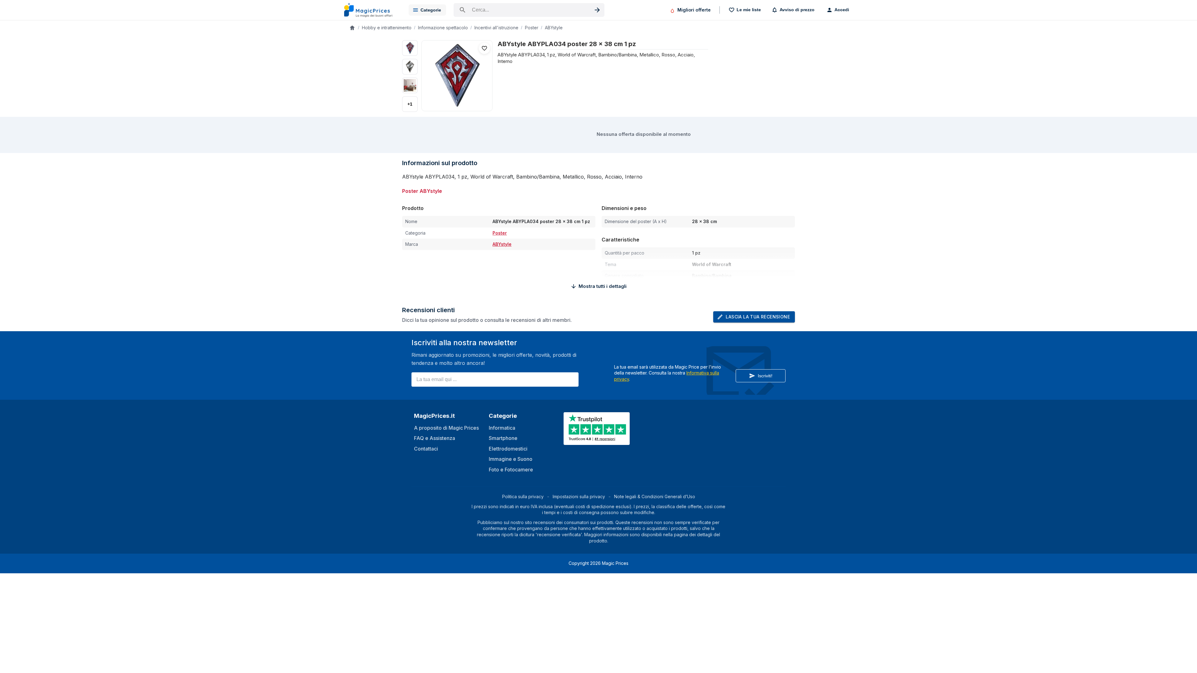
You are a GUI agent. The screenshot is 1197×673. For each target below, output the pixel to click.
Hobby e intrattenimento (386, 27)
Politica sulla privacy (523, 496)
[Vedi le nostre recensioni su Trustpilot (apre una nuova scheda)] (597, 441)
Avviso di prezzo (797, 9)
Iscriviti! (765, 375)
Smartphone (503, 438)
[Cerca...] (529, 10)
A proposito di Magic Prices (446, 428)
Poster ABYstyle (422, 191)
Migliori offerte (694, 9)
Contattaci (426, 449)
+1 (409, 104)
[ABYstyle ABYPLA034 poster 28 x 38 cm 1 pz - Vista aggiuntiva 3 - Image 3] (410, 85)
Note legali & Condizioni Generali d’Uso (654, 496)
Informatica (502, 428)
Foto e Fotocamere (511, 469)
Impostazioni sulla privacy (579, 496)
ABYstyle (554, 27)
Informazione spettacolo (443, 27)
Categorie (431, 9)
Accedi (841, 9)
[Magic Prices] (371, 10)
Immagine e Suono (510, 459)
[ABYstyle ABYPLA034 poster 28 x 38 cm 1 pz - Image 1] (410, 48)
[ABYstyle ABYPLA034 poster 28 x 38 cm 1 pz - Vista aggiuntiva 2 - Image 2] (410, 66)
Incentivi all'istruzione (496, 27)
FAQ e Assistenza (434, 438)
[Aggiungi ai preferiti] (484, 48)
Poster (531, 27)
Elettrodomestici (508, 449)
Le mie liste (749, 9)
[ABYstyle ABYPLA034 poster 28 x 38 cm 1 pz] (457, 75)
